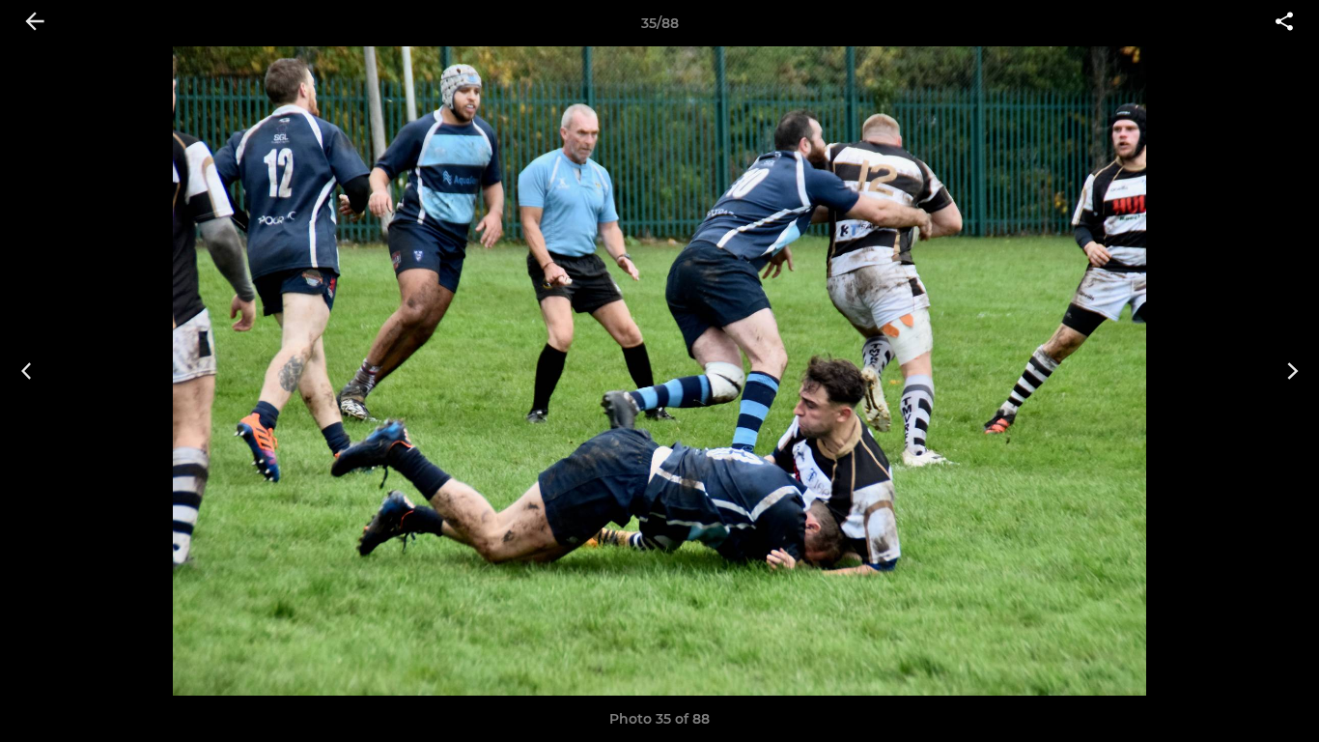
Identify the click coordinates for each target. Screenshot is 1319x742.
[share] (1284, 23)
